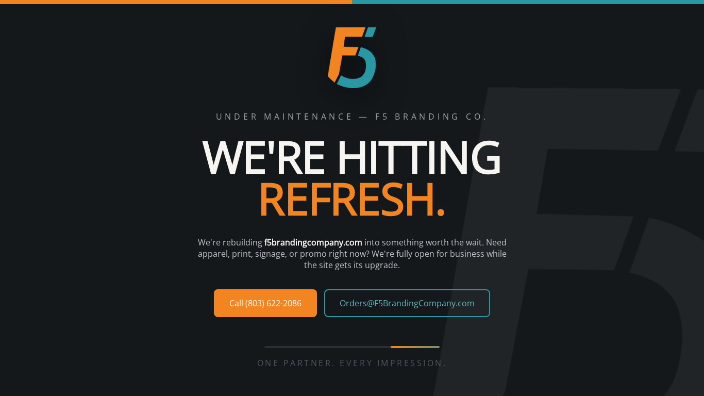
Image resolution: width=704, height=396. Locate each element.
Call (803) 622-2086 (265, 303)
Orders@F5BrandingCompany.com (407, 303)
